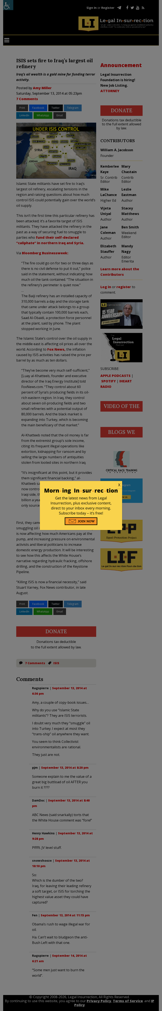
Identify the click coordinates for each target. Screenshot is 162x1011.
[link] (81, 485)
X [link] (119, 484)
